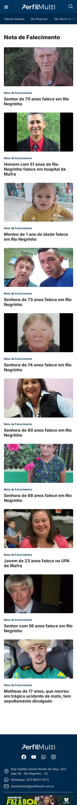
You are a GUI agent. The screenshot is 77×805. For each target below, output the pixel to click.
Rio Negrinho (39, 19)
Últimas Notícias (14, 19)
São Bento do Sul (65, 19)
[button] (70, 6)
